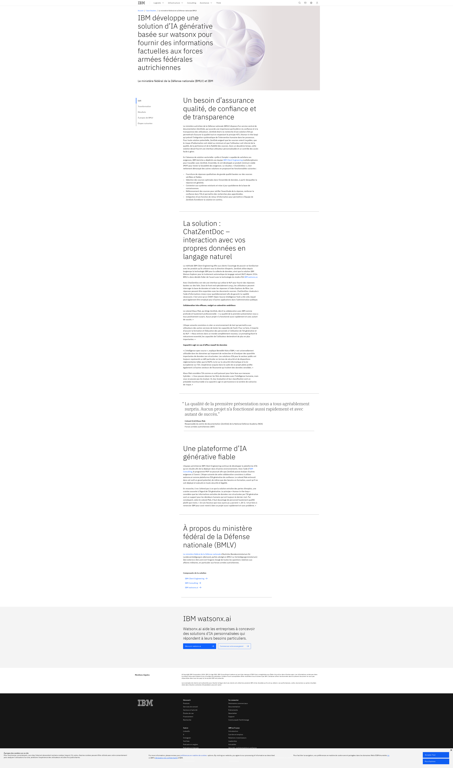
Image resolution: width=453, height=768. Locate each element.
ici (388, 755)
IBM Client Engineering (233, 160)
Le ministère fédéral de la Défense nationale (202, 554)
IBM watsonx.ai (250, 277)
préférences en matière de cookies (193, 755)
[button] (311, 3)
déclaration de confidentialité (166, 758)
